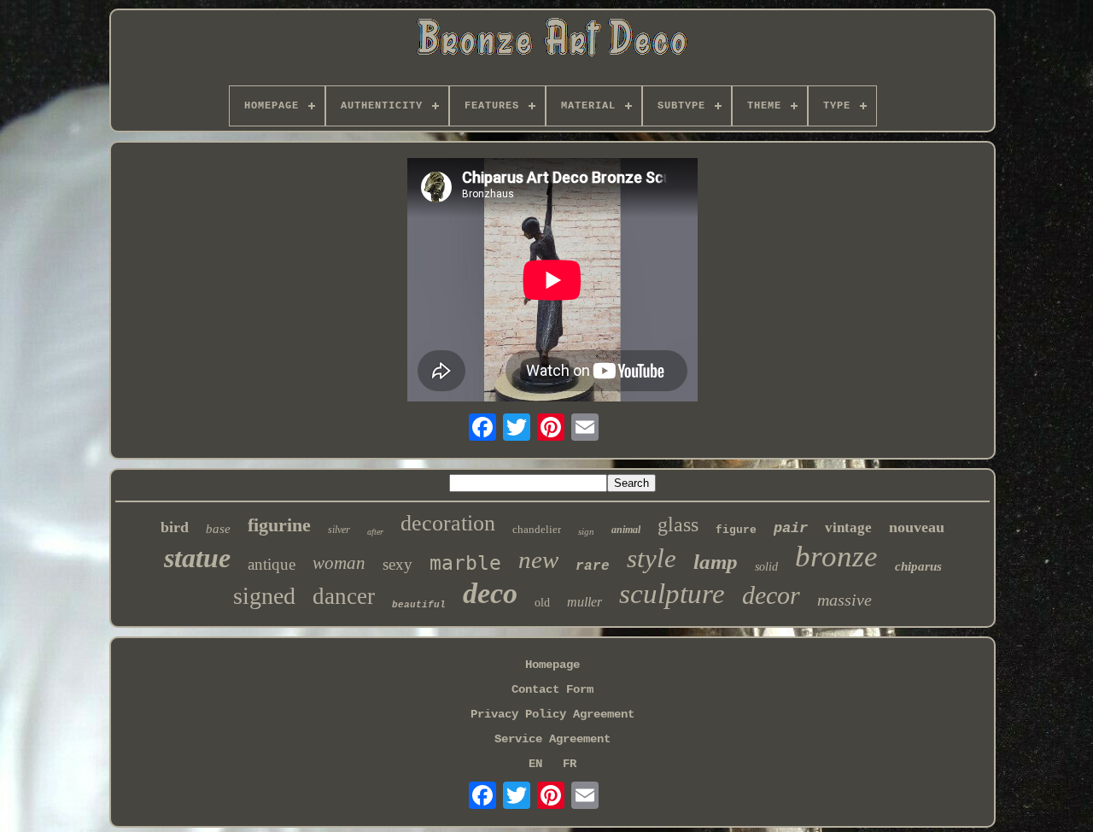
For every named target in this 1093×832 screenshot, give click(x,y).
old (542, 602)
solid (766, 566)
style (651, 558)
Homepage (552, 664)
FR (569, 763)
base (218, 529)
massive (844, 599)
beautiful (419, 605)
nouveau (916, 527)
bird (175, 527)
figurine (279, 525)
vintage (848, 527)
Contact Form (552, 689)
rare (593, 566)
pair (791, 528)
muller (584, 602)
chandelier (536, 529)
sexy (397, 564)
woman (339, 563)
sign (586, 531)
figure (736, 530)
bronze (836, 556)
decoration (447, 523)
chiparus (918, 566)
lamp (715, 561)
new (538, 559)
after (375, 531)
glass (678, 524)
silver (339, 530)
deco (490, 593)
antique (271, 564)
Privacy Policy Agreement (552, 714)
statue (197, 557)
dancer (344, 596)
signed (264, 596)
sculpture (672, 593)
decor (771, 595)
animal (625, 530)
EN (535, 763)
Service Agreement (552, 739)
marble (465, 563)
